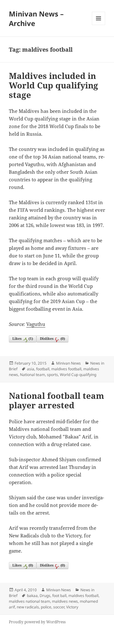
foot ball (59, 595)
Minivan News (68, 363)
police (46, 607)
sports (52, 374)
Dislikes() (52, 338)
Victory (72, 607)
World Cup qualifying (78, 374)
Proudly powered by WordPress (37, 622)
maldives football (66, 369)
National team (32, 374)
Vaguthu (35, 324)
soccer (58, 607)
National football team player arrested (56, 400)
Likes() (22, 338)
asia (30, 369)
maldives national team (29, 601)
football (42, 369)
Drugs (45, 595)
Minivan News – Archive (36, 18)
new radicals (28, 607)
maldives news (65, 601)
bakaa (32, 595)
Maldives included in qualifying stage (53, 85)
